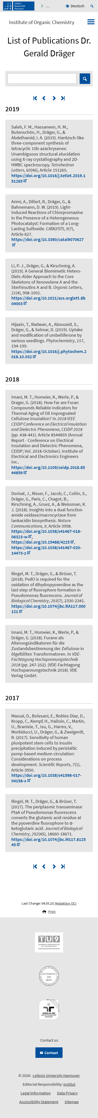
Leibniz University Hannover (56, 1075)
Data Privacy (67, 1092)
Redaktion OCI (65, 903)
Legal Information (36, 1092)
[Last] (62, 98)
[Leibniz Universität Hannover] (18, 6)
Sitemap (72, 1101)
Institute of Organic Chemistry (41, 22)
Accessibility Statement (38, 1101)
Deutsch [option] (77, 5)
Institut (69, 1084)
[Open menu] (91, 23)
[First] (35, 98)
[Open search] (92, 6)
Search (84, 78)
